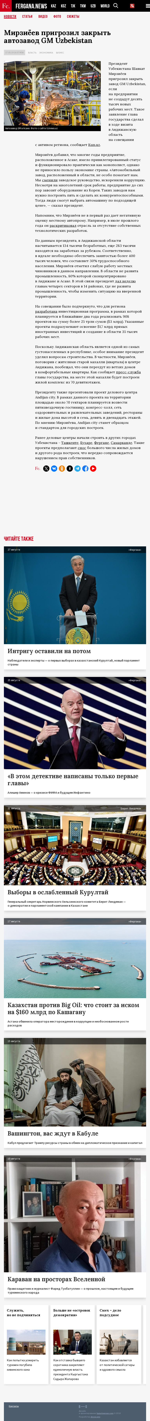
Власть (32, 52)
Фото (57, 17)
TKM (83, 6)
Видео (43, 17)
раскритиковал (63, 225)
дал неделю (125, 281)
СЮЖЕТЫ (73, 17)
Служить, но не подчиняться (23, 1312)
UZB (93, 6)
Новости (10, 17)
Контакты (14, 1406)
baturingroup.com (105, 1413)
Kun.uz (94, 144)
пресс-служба (128, 372)
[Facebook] (85, 468)
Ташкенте (70, 442)
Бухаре (86, 442)
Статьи (27, 17)
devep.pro (95, 1417)
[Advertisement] (75, 506)
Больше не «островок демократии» (71, 1312)
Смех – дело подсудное (110, 1312)
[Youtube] (93, 468)
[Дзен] (70, 468)
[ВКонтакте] (54, 468)
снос (82, 448)
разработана (46, 311)
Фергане (101, 442)
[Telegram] (77, 468)
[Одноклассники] (62, 468)
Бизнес (60, 52)
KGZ (63, 6)
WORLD (105, 6)
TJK (73, 6)
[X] (46, 468)
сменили (50, 180)
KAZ (53, 6)
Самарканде (121, 442)
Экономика (46, 52)
